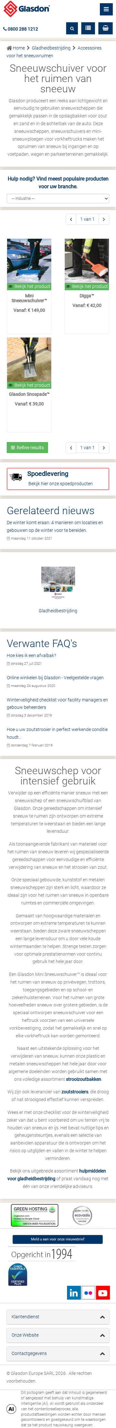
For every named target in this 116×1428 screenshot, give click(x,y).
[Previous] (71, 219)
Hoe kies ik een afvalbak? (31, 655)
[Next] (104, 219)
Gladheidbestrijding (58, 610)
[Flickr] (88, 1293)
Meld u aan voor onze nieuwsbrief (57, 1239)
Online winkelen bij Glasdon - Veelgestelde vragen (55, 677)
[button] (105, 28)
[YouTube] (103, 1293)
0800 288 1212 (22, 29)
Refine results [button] (29, 447)
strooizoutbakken (83, 1079)
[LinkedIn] (74, 1293)
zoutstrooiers (75, 1091)
